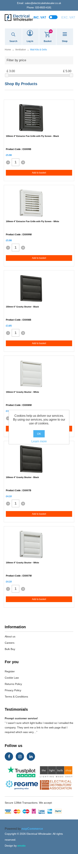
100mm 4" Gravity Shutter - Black (22, 477)
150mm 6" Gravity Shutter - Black (22, 307)
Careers (9, 642)
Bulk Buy (10, 649)
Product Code (13, 149)
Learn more (39, 441)
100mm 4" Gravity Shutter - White (22, 562)
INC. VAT (40, 17)
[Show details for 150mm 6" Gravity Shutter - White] (31, 374)
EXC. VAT (68, 17)
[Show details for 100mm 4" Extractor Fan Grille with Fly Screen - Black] (31, 118)
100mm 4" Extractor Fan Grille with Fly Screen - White (32, 221)
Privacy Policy (13, 690)
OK (39, 433)
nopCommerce (32, 828)
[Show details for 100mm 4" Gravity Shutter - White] (31, 544)
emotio (21, 845)
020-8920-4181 (39, 7)
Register (10, 671)
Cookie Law (12, 677)
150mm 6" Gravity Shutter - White (22, 392)
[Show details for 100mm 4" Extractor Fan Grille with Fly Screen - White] (31, 203)
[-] (8, 162)
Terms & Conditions (16, 696)
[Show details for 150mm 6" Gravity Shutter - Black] (31, 288)
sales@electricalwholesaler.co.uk (39, 3)
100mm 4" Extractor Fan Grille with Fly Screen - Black (32, 136)
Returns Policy (13, 683)
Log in (30, 41)
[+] (23, 162)
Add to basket (39, 172)
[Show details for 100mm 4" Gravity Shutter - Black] (31, 459)
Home (8, 49)
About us (10, 636)
